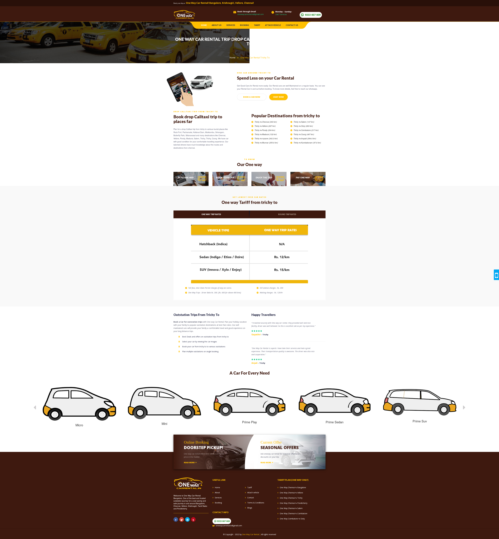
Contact (250, 497)
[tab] (191, 179)
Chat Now (278, 97)
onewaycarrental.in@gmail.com (250, 14)
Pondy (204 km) (268, 130)
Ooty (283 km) (307, 126)
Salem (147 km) (307, 122)
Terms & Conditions (255, 502)
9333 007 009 (313, 15)
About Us (216, 25)
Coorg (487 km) (307, 134)
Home (204, 25)
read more (189, 462)
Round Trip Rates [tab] (287, 214)
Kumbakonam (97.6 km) (311, 142)
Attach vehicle (273, 25)
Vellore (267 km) (269, 126)
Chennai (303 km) (269, 122)
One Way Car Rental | (251, 534)
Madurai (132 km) (269, 134)
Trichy (257, 122)
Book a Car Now (251, 97)
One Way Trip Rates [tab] (211, 214)
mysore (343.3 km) (270, 138)
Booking (244, 25)
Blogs (249, 507)
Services (230, 25)
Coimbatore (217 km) (310, 130)
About (217, 492)
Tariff (257, 25)
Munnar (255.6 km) (270, 142)
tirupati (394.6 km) (308, 138)
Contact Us (292, 25)
